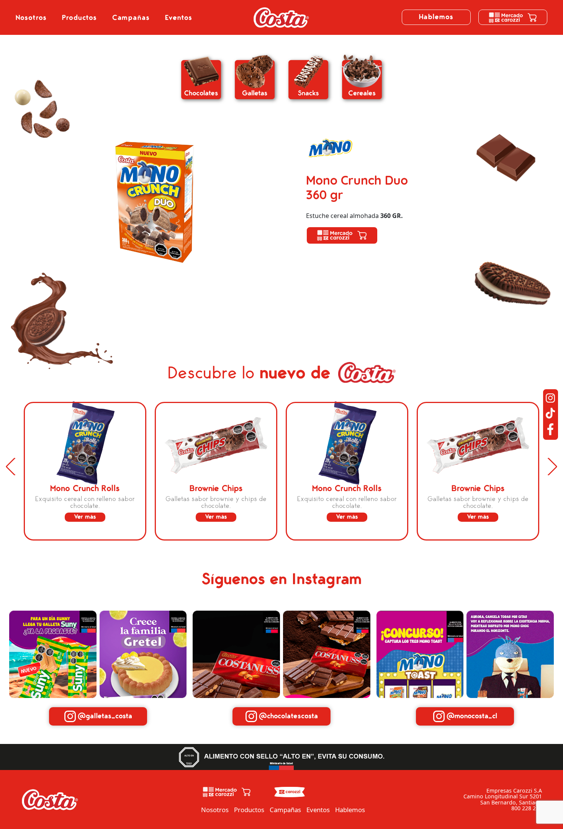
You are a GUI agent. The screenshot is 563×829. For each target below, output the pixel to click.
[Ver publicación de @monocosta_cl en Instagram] (420, 653)
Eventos (178, 17)
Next (548, 466)
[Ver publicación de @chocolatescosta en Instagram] (236, 653)
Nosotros (31, 17)
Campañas (131, 17)
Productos (79, 17)
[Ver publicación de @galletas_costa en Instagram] (53, 653)
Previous (14, 466)
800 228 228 (526, 808)
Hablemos (436, 17)
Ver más (85, 517)
